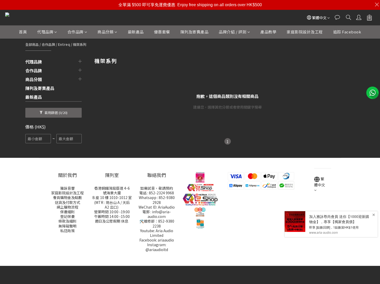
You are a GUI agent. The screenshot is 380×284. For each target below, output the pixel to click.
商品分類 (105, 31)
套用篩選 (55, 112)
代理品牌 (45, 31)
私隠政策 (67, 230)
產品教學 (268, 31)
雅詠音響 (67, 188)
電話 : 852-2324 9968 (156, 192)
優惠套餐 (162, 31)
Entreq (64, 44)
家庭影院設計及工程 (305, 31)
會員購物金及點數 (67, 197)
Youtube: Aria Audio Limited (156, 233)
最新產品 (136, 31)
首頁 (23, 31)
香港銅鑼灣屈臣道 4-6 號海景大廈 (112, 190)
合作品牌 (75, 31)
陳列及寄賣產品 (194, 31)
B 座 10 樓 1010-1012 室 (112, 197)
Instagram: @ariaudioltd (157, 247)
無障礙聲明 (67, 226)
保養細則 (67, 211)
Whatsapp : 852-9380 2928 (157, 200)
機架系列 (79, 44)
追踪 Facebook (347, 31)
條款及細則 (67, 221)
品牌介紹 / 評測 (232, 31)
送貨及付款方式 (67, 202)
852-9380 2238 (163, 223)
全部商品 (32, 44)
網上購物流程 (67, 207)
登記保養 (67, 216)
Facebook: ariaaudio (156, 240)
